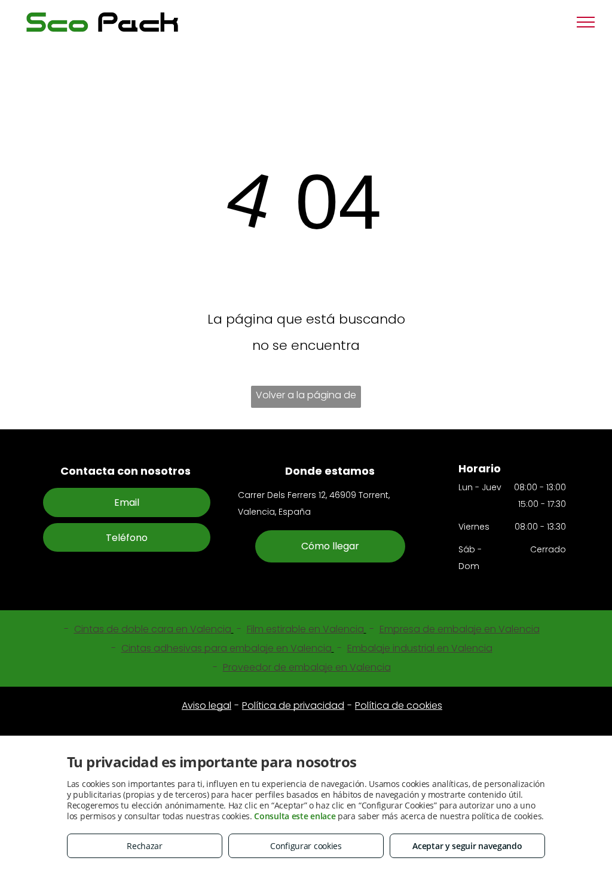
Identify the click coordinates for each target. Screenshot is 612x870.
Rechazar (145, 845)
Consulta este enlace (294, 816)
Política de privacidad (293, 705)
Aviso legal (206, 705)
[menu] (585, 22)
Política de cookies (398, 705)
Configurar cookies (306, 845)
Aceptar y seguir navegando (467, 845)
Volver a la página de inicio (306, 398)
